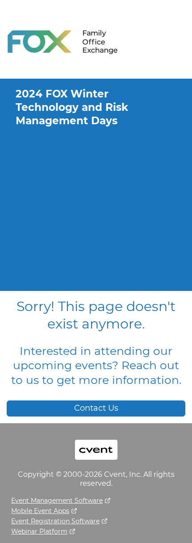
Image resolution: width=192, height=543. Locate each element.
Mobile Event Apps (40, 511)
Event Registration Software (55, 521)
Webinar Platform (39, 531)
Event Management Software (57, 501)
